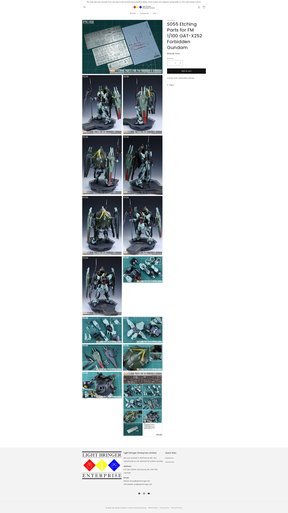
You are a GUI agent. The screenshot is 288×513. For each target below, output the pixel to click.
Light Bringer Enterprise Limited (122, 508)
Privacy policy (164, 507)
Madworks (169, 458)
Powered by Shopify (139, 508)
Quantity (170, 58)
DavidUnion (169, 462)
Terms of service (176, 507)
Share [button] (171, 85)
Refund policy (153, 507)
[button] (84, 7)
